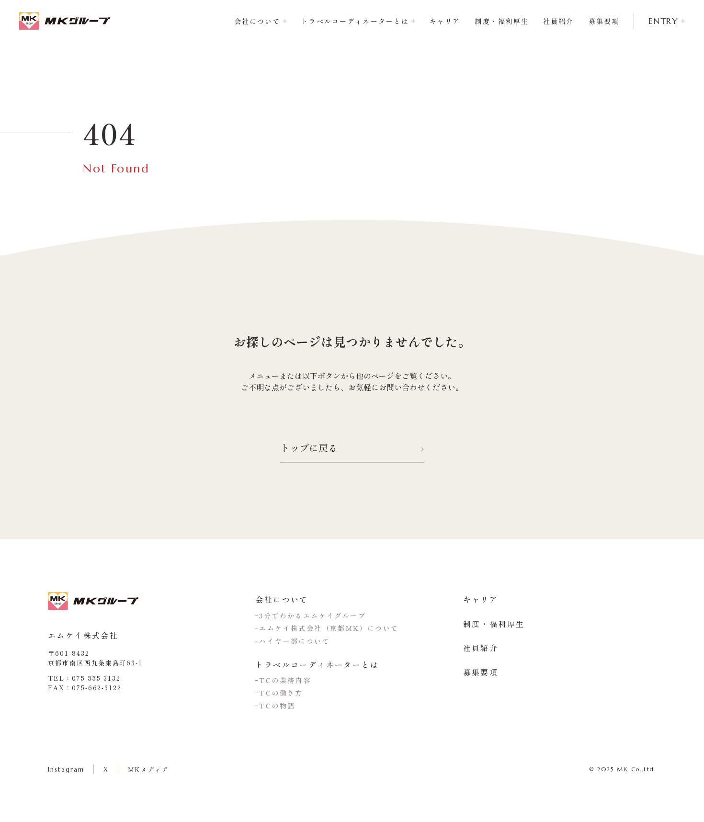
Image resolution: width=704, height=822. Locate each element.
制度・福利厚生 (502, 21)
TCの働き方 (281, 692)
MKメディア (149, 769)
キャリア (445, 21)
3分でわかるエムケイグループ (312, 615)
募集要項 (604, 21)
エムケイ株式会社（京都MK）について (328, 628)
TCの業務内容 (285, 680)
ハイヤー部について (294, 641)
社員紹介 (558, 21)
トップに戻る (309, 448)
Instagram (66, 769)
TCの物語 (277, 705)
